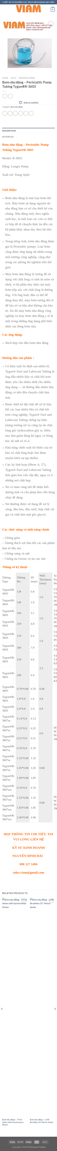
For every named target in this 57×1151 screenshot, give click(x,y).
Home (5, 78)
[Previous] (2, 1014)
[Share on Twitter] (15, 113)
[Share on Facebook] (10, 113)
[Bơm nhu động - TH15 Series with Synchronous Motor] (14, 1007)
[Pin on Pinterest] (26, 113)
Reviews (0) (7, 137)
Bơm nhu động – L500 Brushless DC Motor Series (41, 1120)
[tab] (28, 131)
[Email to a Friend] (20, 113)
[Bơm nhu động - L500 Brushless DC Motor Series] (42, 1007)
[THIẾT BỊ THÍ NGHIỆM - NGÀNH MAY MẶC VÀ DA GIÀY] (28, 9)
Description (9, 131)
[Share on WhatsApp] (4, 113)
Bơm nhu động (27, 78)
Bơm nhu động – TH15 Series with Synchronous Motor (13, 1122)
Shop (13, 78)
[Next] (54, 1014)
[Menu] (4, 9)
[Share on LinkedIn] (31, 113)
